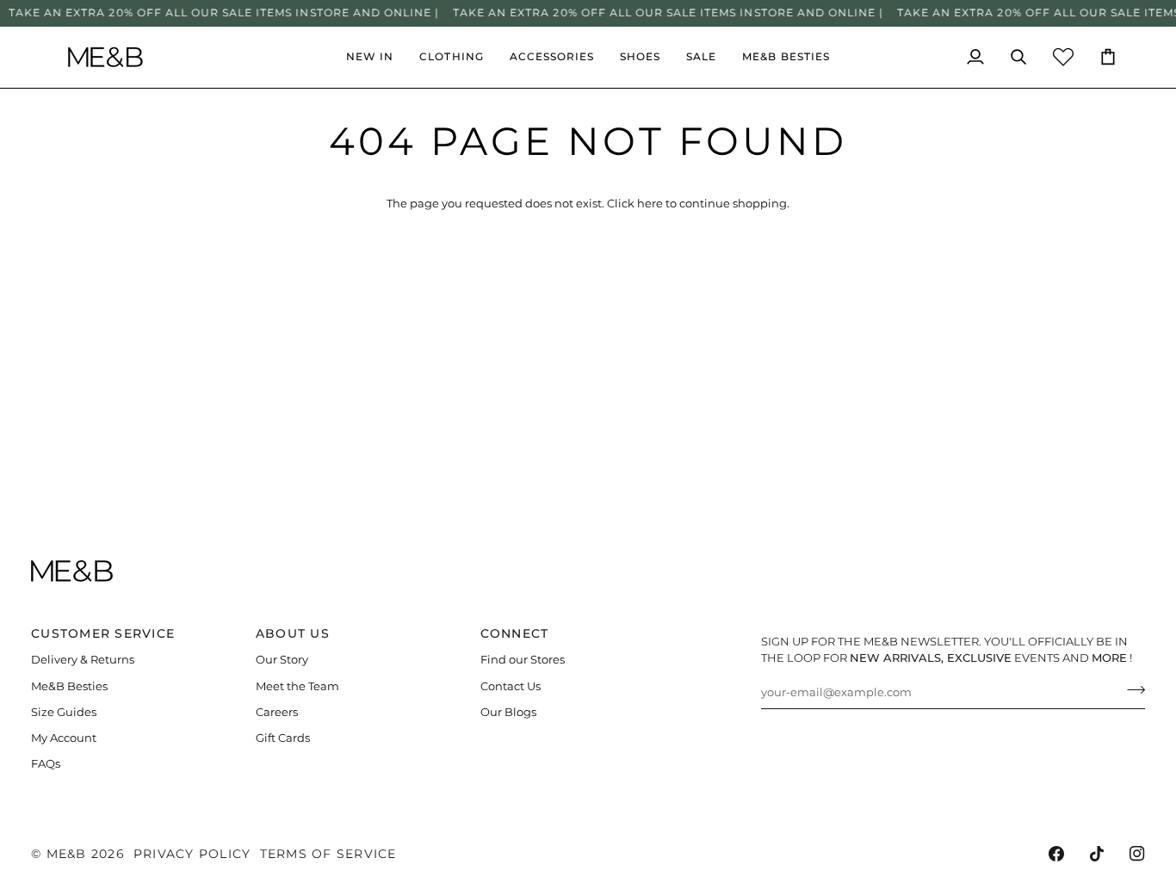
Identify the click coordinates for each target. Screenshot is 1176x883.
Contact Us (510, 686)
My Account (63, 738)
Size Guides (63, 712)
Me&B (66, 853)
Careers (277, 712)
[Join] (1131, 690)
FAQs (45, 763)
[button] (451, 57)
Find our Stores (522, 659)
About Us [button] (293, 633)
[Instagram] (1137, 853)
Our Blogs (508, 712)
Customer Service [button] (103, 633)
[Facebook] (1056, 853)
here (650, 203)
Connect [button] (514, 633)
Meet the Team (297, 686)
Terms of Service (328, 853)
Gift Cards (283, 738)
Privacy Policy (192, 853)
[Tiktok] (1097, 853)
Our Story (282, 659)
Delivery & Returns (82, 659)
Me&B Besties (69, 686)
